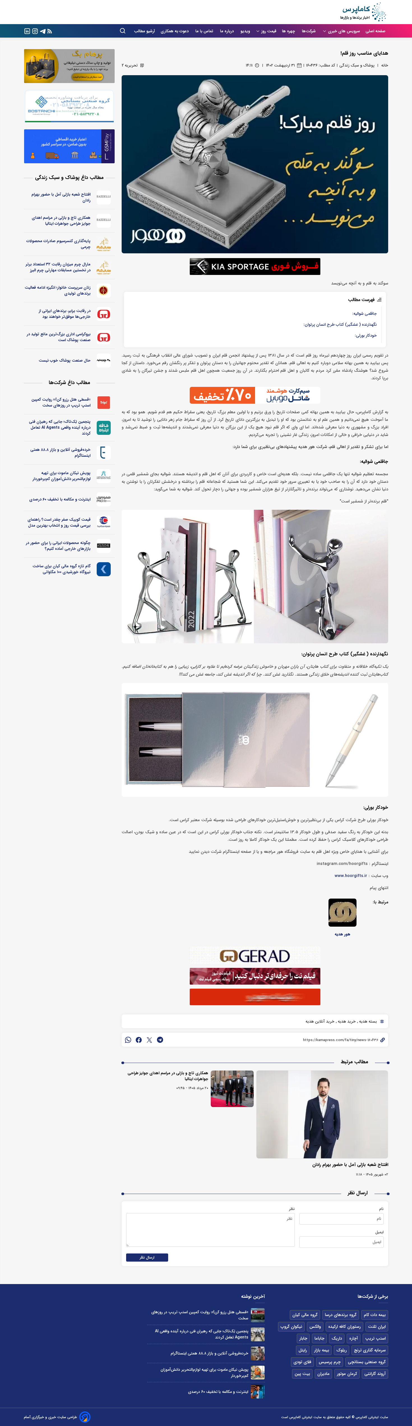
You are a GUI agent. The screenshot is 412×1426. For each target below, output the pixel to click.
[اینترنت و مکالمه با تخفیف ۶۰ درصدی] (258, 1391)
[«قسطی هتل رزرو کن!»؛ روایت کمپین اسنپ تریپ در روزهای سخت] (258, 1315)
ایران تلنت (377, 1326)
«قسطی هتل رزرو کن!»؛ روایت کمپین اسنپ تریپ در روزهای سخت (61, 402)
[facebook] (139, 1039)
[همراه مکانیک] (104, 523)
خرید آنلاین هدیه (319, 1021)
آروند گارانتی (375, 1373)
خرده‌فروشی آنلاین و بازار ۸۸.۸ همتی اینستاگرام (60, 453)
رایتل (302, 1350)
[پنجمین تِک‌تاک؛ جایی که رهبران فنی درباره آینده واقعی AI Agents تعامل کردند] (258, 1334)
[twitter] (149, 1039)
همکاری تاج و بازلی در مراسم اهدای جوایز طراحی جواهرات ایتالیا (168, 1076)
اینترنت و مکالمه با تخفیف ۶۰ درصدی (60, 499)
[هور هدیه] (342, 913)
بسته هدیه (367, 1021)
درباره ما (227, 31)
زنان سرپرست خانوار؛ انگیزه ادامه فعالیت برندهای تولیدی (58, 290)
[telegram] (160, 1039)
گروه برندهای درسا (341, 1315)
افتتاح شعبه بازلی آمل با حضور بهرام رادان (350, 1164)
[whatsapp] (128, 1039)
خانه (384, 65)
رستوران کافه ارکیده (344, 1326)
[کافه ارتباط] (104, 428)
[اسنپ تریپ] (104, 403)
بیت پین (302, 1373)
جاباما (319, 1338)
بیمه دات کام (375, 1315)
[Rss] (49, 31)
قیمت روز (268, 31)
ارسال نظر (147, 1257)
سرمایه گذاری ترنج (370, 1350)
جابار (303, 1338)
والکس (315, 1326)
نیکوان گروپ (291, 1326)
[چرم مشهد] (104, 360)
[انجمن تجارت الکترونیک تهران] (104, 453)
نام (381, 1209)
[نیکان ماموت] (104, 476)
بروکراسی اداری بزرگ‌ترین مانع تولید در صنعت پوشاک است (59, 337)
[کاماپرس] (363, 12)
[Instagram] (35, 30)
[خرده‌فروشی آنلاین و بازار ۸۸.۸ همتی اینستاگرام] (258, 1353)
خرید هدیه (346, 1021)
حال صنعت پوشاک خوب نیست (65, 360)
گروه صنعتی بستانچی (367, 1362)
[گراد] (104, 314)
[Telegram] (43, 30)
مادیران (323, 1373)
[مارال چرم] (104, 244)
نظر (292, 1209)
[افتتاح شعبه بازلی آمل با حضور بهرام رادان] (322, 1114)
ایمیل (379, 1232)
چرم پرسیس (330, 1362)
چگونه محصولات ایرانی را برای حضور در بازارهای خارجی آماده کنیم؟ (58, 546)
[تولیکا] (104, 291)
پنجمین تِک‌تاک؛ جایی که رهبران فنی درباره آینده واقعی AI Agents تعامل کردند (60, 428)
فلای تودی (302, 1362)
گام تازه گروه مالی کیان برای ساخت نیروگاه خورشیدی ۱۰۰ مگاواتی (62, 569)
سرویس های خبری (344, 31)
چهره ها (289, 31)
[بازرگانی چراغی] (104, 546)
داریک (337, 1338)
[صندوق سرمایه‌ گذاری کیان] (104, 569)
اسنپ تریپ (375, 1338)
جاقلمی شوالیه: (364, 314)
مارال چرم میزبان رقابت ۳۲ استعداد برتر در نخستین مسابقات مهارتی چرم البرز (58, 267)
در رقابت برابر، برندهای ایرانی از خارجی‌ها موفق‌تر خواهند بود (65, 314)
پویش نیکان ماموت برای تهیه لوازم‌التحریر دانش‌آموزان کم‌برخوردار (62, 476)
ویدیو (245, 31)
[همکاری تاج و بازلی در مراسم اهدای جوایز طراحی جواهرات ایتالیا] (232, 1088)
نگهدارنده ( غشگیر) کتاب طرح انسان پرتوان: (340, 325)
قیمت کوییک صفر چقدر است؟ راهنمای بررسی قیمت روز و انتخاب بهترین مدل (59, 522)
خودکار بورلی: (366, 335)
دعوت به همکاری (175, 31)
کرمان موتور (347, 1373)
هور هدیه (342, 934)
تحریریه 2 (130, 65)
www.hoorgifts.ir (351, 876)
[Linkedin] (27, 30)
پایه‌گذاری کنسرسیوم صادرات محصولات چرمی (58, 244)
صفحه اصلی (375, 31)
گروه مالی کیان (305, 1315)
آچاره (353, 1338)
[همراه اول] (104, 499)
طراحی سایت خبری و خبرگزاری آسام (50, 1417)
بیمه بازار (321, 1350)
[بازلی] (104, 197)
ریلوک (341, 1350)
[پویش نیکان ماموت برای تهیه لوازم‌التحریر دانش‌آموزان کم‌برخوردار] (258, 1372)
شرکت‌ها (309, 31)
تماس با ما (204, 31)
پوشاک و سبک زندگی (356, 65)
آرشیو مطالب (144, 31)
